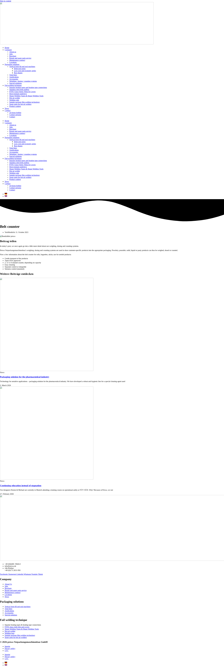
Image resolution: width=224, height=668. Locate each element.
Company (8, 50)
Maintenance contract (17, 60)
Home (7, 48)
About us (12, 52)
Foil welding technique (13, 85)
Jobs (11, 54)
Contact (7, 111)
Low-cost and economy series (25, 71)
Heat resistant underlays (18, 94)
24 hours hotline (15, 113)
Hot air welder (14, 98)
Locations (13, 62)
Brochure (12, 56)
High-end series (20, 69)
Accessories (13, 79)
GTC (7, 651)
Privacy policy (10, 648)
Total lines (13, 75)
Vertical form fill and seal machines (22, 67)
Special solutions (15, 83)
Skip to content (5, 1)
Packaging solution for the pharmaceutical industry (24, 377)
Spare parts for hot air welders (20, 104)
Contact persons (15, 115)
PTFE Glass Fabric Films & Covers (22, 92)
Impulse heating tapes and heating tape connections (28, 87)
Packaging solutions (12, 64)
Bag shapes (18, 73)
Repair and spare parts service (20, 58)
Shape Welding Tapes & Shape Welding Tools (26, 96)
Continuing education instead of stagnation (20, 485)
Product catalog (15, 106)
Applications (14, 77)
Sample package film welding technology (24, 102)
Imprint (7, 646)
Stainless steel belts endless (19, 90)
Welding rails (14, 100)
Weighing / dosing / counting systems (23, 81)
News (7, 108)
